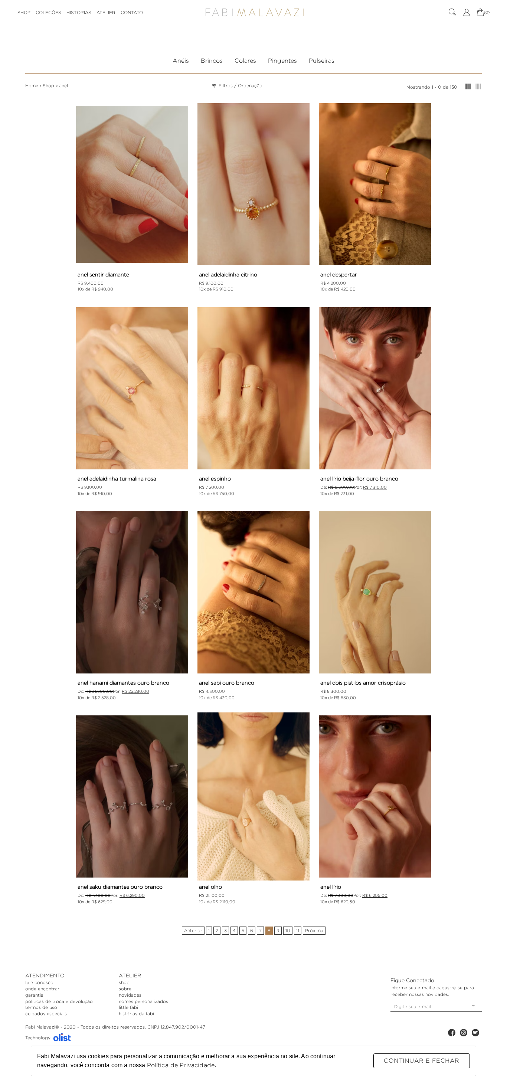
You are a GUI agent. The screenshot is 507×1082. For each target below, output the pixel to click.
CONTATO (132, 12)
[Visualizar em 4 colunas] (478, 87)
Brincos (212, 61)
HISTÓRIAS (78, 12)
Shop (49, 85)
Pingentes (282, 61)
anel (63, 85)
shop (124, 982)
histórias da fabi (136, 1013)
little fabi (128, 1007)
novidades (130, 995)
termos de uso (41, 1007)
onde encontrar (42, 988)
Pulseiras (321, 61)
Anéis (181, 61)
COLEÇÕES (48, 12)
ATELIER (106, 12)
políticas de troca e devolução (59, 1001)
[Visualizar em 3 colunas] (468, 87)
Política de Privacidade (181, 1065)
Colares (245, 61)
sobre (125, 988)
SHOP (23, 12)
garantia (34, 995)
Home (31, 85)
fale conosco (39, 982)
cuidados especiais (46, 1013)
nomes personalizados (143, 1001)
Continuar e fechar (421, 1061)
